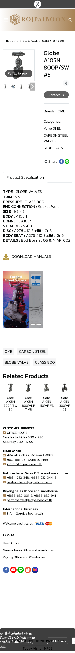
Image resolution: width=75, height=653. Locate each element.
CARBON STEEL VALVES (56, 138)
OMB (61, 111)
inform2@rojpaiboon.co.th (25, 513)
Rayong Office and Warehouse (24, 557)
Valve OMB (52, 128)
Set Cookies (58, 641)
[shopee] (28, 570)
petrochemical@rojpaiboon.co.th (29, 500)
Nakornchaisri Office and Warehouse (28, 550)
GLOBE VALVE (30, 41)
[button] (70, 20)
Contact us (56, 94)
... (17, 41)
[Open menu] (6, 20)
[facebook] (6, 570)
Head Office (11, 543)
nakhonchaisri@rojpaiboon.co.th (29, 482)
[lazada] (35, 570)
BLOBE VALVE (17, 362)
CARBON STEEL (32, 351)
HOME (9, 41)
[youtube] (13, 570)
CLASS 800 (45, 362)
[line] (20, 570)
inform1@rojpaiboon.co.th (24, 464)
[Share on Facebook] (61, 161)
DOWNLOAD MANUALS (31, 256)
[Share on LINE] (67, 161)
